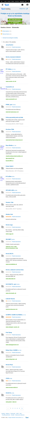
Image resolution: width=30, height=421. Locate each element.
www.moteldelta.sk (11, 264)
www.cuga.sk (9, 234)
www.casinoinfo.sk (11, 99)
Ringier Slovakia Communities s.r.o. (15, 417)
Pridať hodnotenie (16, 47)
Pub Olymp (9, 332)
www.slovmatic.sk (11, 293)
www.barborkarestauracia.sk (14, 140)
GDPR (17, 413)
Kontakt (12, 415)
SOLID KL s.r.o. (10, 393)
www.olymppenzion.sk (12, 344)
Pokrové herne (5, 34)
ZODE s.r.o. (9, 378)
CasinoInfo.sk (10, 87)
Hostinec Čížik (10, 129)
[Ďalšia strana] (22, 408)
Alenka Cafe (9, 214)
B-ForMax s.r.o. (10, 176)
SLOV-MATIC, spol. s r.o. (13, 284)
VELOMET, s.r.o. (10, 239)
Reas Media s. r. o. (11, 145)
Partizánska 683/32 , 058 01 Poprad (14, 123)
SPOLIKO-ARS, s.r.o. (11, 190)
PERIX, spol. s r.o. (11, 104)
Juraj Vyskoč (9, 45)
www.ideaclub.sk (10, 278)
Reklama (8, 413)
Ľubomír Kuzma (10, 298)
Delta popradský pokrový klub (14, 117)
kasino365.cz (9, 160)
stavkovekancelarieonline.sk (14, 156)
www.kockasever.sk (11, 309)
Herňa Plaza (9, 364)
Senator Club (9, 202)
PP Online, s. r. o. (11, 69)
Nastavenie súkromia (19, 415)
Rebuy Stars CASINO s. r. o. (13, 350)
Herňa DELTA (9, 253)
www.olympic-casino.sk (12, 327)
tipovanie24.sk (10, 158)
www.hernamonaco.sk (12, 112)
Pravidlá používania (6, 415)
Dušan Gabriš (9, 166)
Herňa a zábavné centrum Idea (15, 270)
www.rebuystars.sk (11, 359)
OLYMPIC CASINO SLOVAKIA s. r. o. (16, 314)
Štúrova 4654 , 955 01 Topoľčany (14, 208)
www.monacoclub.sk (12, 387)
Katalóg (3, 413)
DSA (20, 413)
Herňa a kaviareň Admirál (13, 57)
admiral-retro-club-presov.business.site (12, 247)
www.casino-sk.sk (11, 81)
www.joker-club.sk (11, 402)
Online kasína (5, 31)
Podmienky (13, 413)
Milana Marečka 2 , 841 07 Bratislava (14, 171)
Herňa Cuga (9, 225)
